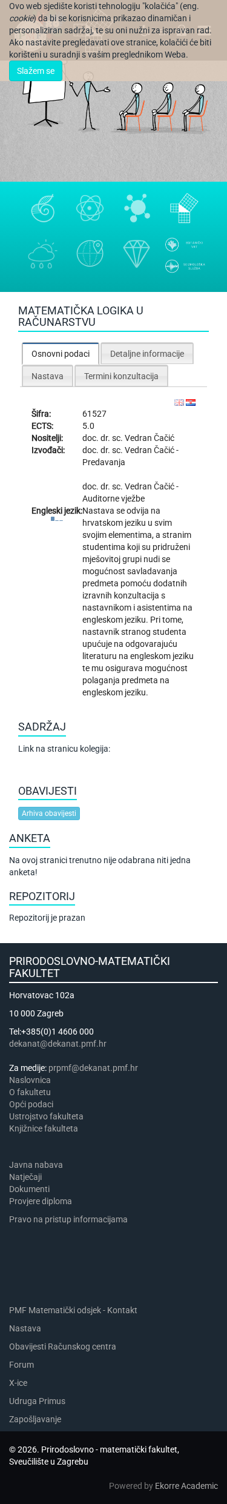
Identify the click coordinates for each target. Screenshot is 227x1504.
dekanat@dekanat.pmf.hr (58, 1043)
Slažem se (35, 71)
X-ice (18, 1383)
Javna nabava (36, 1165)
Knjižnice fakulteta (43, 1128)
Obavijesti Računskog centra (62, 1346)
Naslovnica (30, 1080)
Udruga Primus (37, 1401)
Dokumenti (29, 1189)
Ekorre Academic (186, 1486)
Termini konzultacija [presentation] (121, 376)
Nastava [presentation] (47, 376)
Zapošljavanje (35, 1419)
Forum (21, 1365)
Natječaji (25, 1177)
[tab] (60, 353)
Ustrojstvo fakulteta (46, 1116)
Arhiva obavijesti (49, 813)
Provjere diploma (40, 1201)
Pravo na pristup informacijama (70, 1219)
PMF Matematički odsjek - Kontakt (73, 1310)
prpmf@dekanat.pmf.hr (93, 1068)
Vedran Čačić (149, 438)
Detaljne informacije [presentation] (147, 354)
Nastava (25, 1328)
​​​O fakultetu (30, 1092)
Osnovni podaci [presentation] (60, 354)
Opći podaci (31, 1104)
